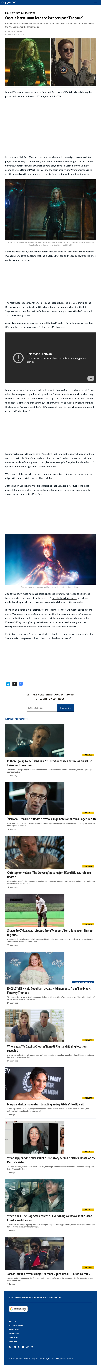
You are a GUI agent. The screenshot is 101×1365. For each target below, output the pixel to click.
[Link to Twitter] (18, 1347)
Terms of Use (13, 1338)
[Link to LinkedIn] (32, 1347)
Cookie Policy (14, 1333)
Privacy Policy (14, 1329)
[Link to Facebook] (10, 1347)
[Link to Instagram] (14, 1347)
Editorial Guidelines (16, 1325)
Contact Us (13, 1342)
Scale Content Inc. (55, 1297)
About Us (12, 1321)
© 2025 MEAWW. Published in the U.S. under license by (29, 1297)
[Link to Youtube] (23, 1347)
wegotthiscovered (28, 322)
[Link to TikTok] (27, 1347)
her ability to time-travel (64, 597)
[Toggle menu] (97, 2)
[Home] (8, 2)
